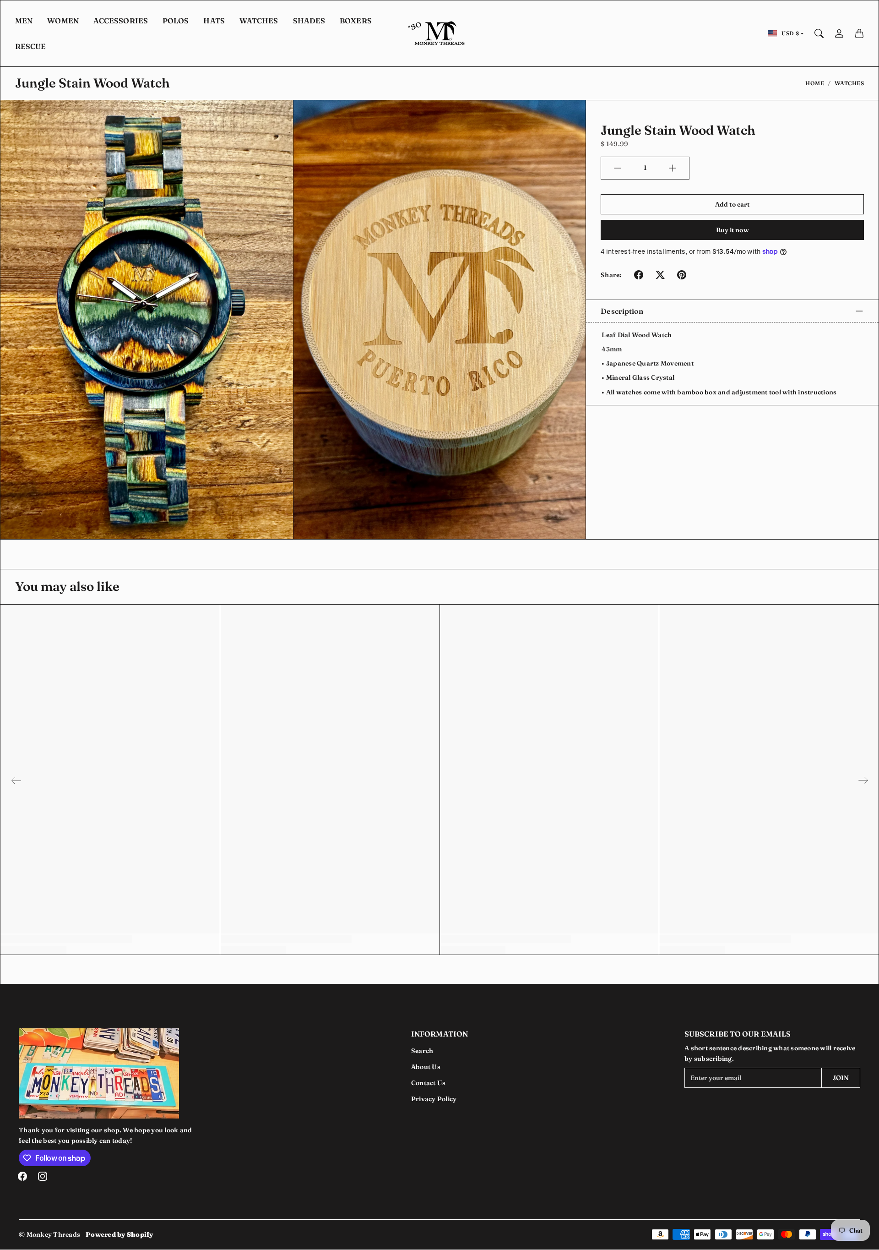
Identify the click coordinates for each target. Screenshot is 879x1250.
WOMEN (63, 20)
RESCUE (30, 46)
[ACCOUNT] (839, 33)
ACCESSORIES (120, 20)
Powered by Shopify (119, 1234)
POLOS (176, 20)
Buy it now (732, 230)
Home (814, 83)
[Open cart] (859, 33)
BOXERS (356, 20)
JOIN (841, 1078)
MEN (24, 20)
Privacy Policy (434, 1099)
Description (622, 311)
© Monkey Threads (49, 1234)
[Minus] (617, 168)
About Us (425, 1067)
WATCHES (258, 20)
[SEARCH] (819, 33)
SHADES (309, 20)
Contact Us (428, 1083)
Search (422, 1051)
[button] (639, 275)
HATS (213, 20)
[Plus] (672, 168)
